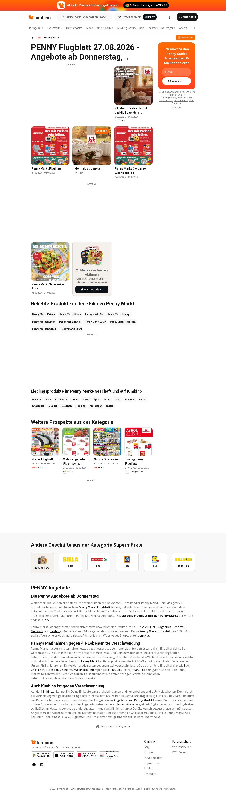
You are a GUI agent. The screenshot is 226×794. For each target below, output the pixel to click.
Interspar (95, 670)
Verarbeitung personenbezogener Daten (176, 102)
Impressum (151, 763)
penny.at (143, 635)
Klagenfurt (164, 627)
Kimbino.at (48, 691)
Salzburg (56, 631)
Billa (142, 670)
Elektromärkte (74, 28)
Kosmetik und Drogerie (161, 28)
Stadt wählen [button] (132, 17)
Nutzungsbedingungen (172, 97)
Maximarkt (81, 670)
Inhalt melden (153, 758)
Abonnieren (187, 37)
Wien (145, 627)
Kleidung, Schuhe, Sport (130, 28)
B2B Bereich (180, 752)
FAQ (146, 747)
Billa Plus (109, 670)
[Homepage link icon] (97, 726)
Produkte (150, 774)
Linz (153, 627)
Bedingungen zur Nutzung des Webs (123, 788)
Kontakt (149, 752)
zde (47, 620)
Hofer (126, 670)
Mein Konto (189, 16)
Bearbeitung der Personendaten (160, 788)
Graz (176, 627)
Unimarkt (66, 670)
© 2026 (58, 788)
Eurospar (52, 670)
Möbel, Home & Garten (99, 28)
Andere (183, 28)
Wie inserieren (181, 747)
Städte (148, 768)
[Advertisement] (71, 91)
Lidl (119, 670)
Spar (135, 670)
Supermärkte (54, 28)
